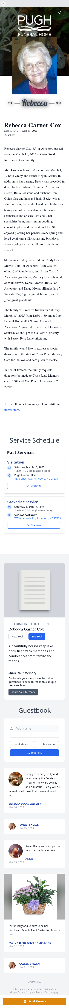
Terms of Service (44, 992)
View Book (17, 636)
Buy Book (36, 636)
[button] (34, 897)
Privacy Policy (24, 992)
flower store (11, 409)
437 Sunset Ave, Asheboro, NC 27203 (36, 478)
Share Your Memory (23, 692)
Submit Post (34, 752)
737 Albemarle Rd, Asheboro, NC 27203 (37, 518)
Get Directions (34, 485)
